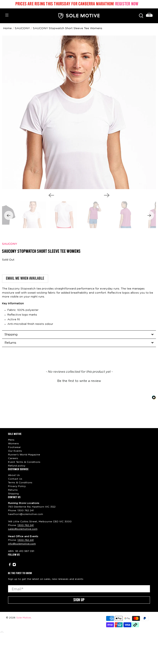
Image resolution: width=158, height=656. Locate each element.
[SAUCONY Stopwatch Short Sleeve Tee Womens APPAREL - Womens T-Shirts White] (79, 112)
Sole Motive (23, 618)
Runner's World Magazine (24, 454)
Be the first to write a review (79, 381)
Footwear (14, 447)
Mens (11, 440)
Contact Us (15, 479)
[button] (79, 380)
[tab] (79, 334)
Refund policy (16, 465)
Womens (13, 443)
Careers (13, 458)
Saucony (22, 28)
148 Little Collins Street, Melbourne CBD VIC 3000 (40, 521)
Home (7, 28)
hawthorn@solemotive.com (25, 514)
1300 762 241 (25, 510)
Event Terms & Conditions (24, 462)
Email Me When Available (25, 278)
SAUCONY (9, 243)
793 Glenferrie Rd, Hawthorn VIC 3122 (32, 506)
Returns (13, 490)
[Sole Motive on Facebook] (10, 565)
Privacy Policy (17, 486)
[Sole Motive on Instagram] (14, 565)
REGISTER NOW (126, 4)
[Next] (107, 195)
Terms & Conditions (20, 482)
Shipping (13, 493)
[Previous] (51, 195)
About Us (14, 475)
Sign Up (79, 600)
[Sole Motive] (79, 15)
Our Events (15, 451)
